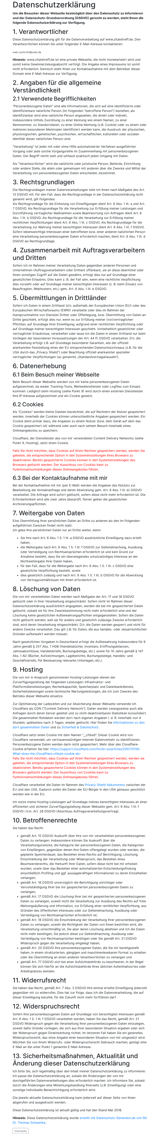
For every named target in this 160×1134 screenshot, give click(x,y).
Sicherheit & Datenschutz (80, 727)
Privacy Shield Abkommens (105, 785)
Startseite (20, 1131)
